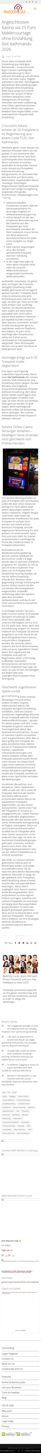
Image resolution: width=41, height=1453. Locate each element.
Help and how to (8, 1111)
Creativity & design (9, 1104)
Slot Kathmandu (16, 377)
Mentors (25, 1115)
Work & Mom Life (8, 1133)
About (5, 1416)
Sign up (5, 1250)
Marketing (15, 1115)
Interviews (6, 1115)
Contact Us (7, 1358)
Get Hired (31, 1107)
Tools (30, 1129)
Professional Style (9, 1126)
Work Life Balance (23, 1133)
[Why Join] (32, 2)
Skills (28, 1126)
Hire (18, 1111)
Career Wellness (8, 1100)
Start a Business (19, 1129)
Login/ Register (10, 1353)
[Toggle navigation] (35, 9)
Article (5, 1096)
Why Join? (7, 1411)
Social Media (7, 1129)
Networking (6, 1119)
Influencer (25, 1111)
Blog (4, 1397)
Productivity (25, 1122)
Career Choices (23, 1096)
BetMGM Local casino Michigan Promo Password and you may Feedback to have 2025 (20, 979)
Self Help (21, 1126)
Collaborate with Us (12, 1368)
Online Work (17, 1119)
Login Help (7, 1421)
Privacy (5, 1426)
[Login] (36, 2)
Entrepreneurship (19, 1107)
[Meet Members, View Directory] (26, 2)
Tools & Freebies (11, 1392)
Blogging (12, 1096)
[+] (20, 964)
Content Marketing (23, 1100)
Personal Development (11, 1122)
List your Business (11, 1387)
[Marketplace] (29, 2)
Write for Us (8, 1363)
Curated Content (23, 1104)
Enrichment (6, 1107)
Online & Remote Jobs (13, 1382)
